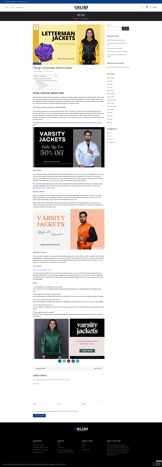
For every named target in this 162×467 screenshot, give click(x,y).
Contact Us (19, 7)
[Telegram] (77, 361)
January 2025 (110, 97)
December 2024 (111, 100)
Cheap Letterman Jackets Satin (43, 78)
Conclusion (43, 86)
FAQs (42, 88)
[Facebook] (59, 361)
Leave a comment (48, 71)
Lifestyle (109, 139)
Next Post (97, 368)
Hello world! (126, 67)
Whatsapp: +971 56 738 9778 (65, 452)
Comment (36, 383)
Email (60, 404)
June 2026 (110, 84)
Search (109, 25)
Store (83, 447)
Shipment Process (44, 85)
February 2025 (111, 93)
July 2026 (109, 81)
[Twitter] (64, 361)
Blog (12, 7)
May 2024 (109, 119)
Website (83, 404)
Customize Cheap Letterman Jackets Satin (47, 80)
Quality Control (42, 84)
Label (108, 136)
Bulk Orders (40, 82)
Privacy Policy (86, 449)
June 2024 (110, 116)
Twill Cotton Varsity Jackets (40, 447)
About (59, 445)
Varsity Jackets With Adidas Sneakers (117, 51)
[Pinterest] (68, 361)
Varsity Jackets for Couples (114, 48)
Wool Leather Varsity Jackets (41, 449)
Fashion (109, 133)
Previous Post (40, 368)
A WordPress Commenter (114, 67)
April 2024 (110, 122)
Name (35, 404)
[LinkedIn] (73, 361)
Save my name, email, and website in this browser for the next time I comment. (56, 411)
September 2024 (111, 106)
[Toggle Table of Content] (55, 76)
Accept (156, 464)
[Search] (142, 7)
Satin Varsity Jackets (38, 445)
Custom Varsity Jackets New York (116, 40)
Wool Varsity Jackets (38, 452)
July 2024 (109, 112)
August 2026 (110, 78)
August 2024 (110, 109)
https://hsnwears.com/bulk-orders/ (45, 188)
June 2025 (110, 87)
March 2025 (110, 90)
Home (7, 7)
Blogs (83, 445)
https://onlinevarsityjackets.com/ (43, 270)
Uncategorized (84, 18)
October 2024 (111, 103)
